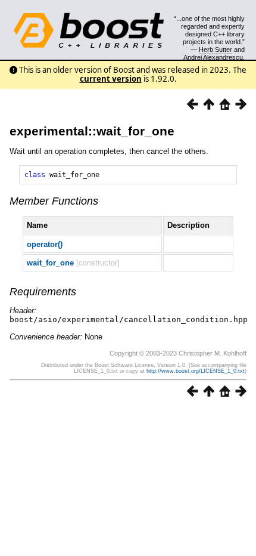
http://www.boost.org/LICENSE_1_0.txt (195, 371)
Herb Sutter (215, 49)
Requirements (43, 292)
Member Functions (54, 201)
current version (111, 78)
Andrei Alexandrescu (213, 57)
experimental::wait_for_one (92, 131)
